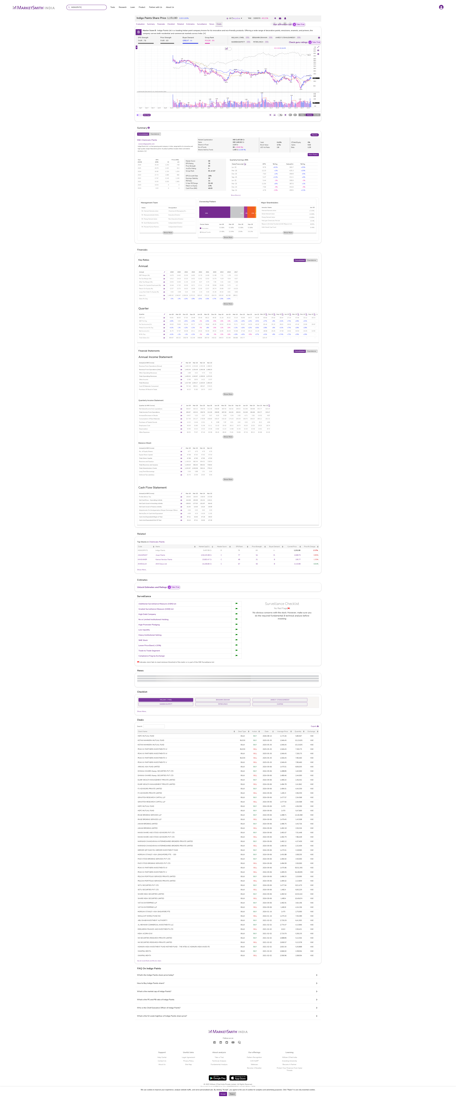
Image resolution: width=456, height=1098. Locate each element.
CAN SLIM (254, 1061)
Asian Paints (160, 555)
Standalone (155, 134)
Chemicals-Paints (157, 542)
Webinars (254, 1064)
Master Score (221, 547)
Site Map (188, 1064)
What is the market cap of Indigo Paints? (154, 991)
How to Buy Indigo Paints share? (150, 983)
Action (254, 731)
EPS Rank (239, 547)
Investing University (289, 1061)
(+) (204, 33)
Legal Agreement (188, 1057)
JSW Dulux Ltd (161, 564)
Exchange (311, 731)
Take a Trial (219, 1057)
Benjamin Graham (223, 700)
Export (314, 726)
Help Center (162, 1057)
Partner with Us (155, 7)
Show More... (142, 570)
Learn (132, 7)
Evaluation (140, 24)
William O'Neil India (289, 1057)
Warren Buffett (166, 704)
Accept (223, 1094)
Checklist (171, 24)
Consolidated (143, 134)
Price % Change (309, 547)
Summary (151, 24)
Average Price (282, 731)
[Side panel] (136, 47)
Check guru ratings (304, 42)
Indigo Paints (160, 550)
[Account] (441, 7)
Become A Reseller (254, 1068)
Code (140, 547)
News (211, 24)
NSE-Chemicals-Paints (147, 140)
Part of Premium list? (288, 24)
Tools (112, 7)
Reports (314, 135)
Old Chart (146, 115)
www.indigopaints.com (146, 144)
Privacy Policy (188, 1061)
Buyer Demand (274, 547)
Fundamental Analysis (219, 1064)
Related (180, 24)
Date (266, 731)
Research (122, 7)
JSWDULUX (142, 564)
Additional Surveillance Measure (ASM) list (157, 604)
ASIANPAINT (142, 555)
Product (142, 7)
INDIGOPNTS (143, 550)
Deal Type (242, 731)
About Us (170, 7)
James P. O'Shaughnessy (280, 700)
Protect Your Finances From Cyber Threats (289, 1069)
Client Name (142, 731)
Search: (139, 726)
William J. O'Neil (166, 700)
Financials (161, 24)
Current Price (292, 547)
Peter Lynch (223, 704)
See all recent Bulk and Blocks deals (149, 961)
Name (158, 547)
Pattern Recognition (254, 1057)
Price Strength (257, 547)
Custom (280, 704)
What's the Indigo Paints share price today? (155, 975)
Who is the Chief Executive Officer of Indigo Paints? (158, 1008)
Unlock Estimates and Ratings (158, 587)
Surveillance (202, 24)
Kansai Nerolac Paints (164, 559)
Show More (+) (236, 195)
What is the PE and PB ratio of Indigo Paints (155, 999)
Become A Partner (289, 1064)
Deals (219, 24)
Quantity (298, 731)
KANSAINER (142, 559)
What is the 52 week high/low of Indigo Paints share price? (162, 1016)
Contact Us (162, 1061)
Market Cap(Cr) (204, 547)
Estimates (190, 24)
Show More (168, 233)
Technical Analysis (219, 1061)
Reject (232, 1094)
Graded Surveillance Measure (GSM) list (155, 609)
